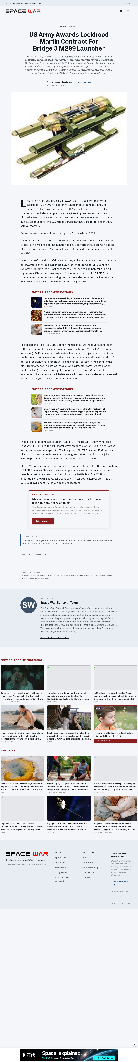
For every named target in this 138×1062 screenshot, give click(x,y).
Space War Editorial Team (62, 82)
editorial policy (69, 631)
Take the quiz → (43, 521)
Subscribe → (120, 883)
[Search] (121, 11)
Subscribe (126, 3)
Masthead (88, 862)
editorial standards (28, 578)
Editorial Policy (90, 867)
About (86, 857)
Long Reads (61, 872)
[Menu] (128, 11)
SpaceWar (60, 857)
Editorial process (84, 82)
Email (46, 555)
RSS (126, 891)
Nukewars (60, 862)
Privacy (111, 903)
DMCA (130, 903)
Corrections (89, 872)
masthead (45, 578)
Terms (121, 903)
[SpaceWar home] (23, 11)
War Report (61, 867)
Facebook (37, 555)
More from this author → (54, 637)
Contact (87, 877)
